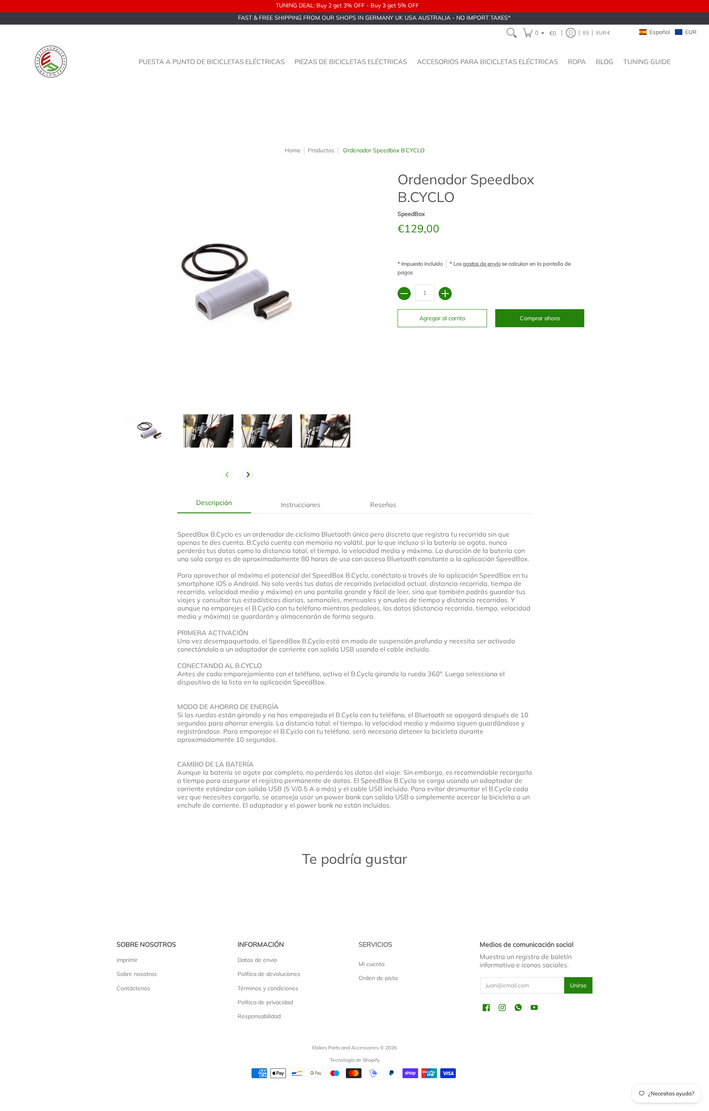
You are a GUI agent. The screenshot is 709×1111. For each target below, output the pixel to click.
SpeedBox (411, 214)
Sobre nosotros (137, 974)
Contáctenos (133, 988)
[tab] (214, 504)
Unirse (578, 985)
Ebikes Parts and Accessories (345, 1047)
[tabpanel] (354, 669)
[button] (540, 33)
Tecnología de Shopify (355, 1060)
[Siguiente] (247, 474)
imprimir (127, 960)
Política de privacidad (265, 1002)
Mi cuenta (371, 964)
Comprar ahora (540, 318)
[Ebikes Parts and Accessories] (50, 61)
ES (586, 33)
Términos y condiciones (268, 988)
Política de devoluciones (269, 974)
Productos (321, 150)
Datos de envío (257, 960)
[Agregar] (445, 293)
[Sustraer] (404, 293)
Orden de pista (378, 978)
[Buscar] (511, 33)
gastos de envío (482, 263)
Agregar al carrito (442, 318)
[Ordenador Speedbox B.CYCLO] (150, 431)
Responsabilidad (259, 1016)
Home (293, 150)
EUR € (603, 33)
